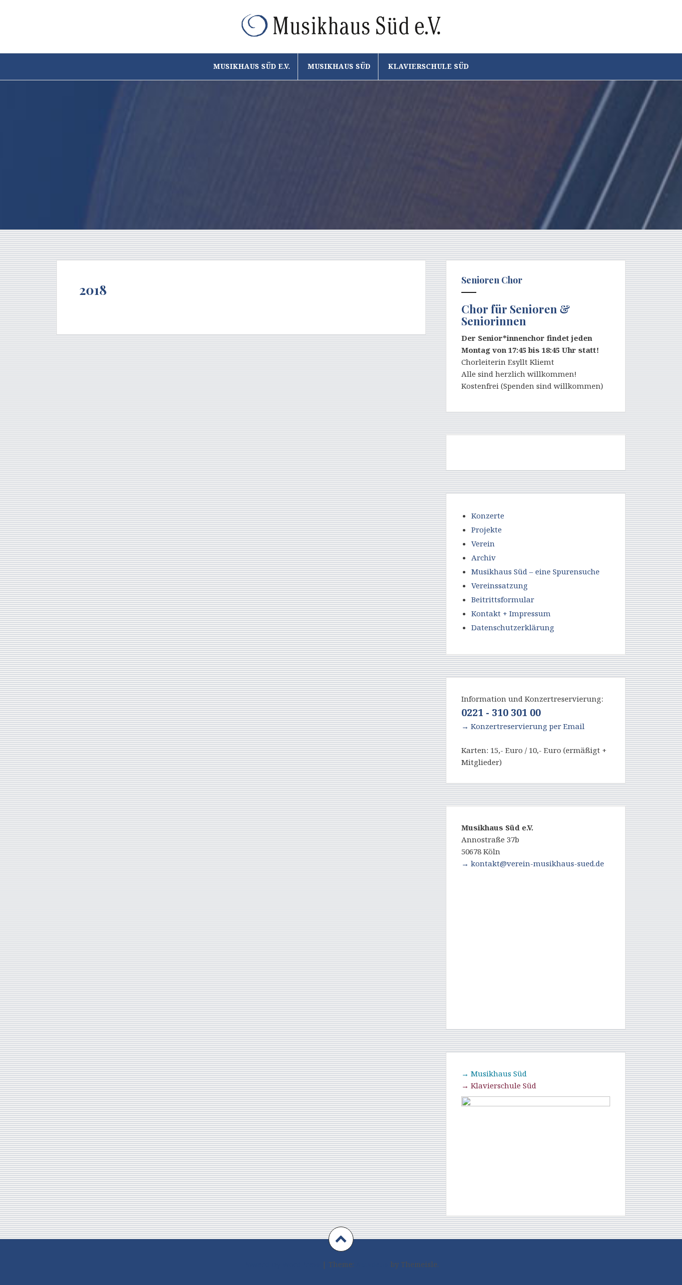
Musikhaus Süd (339, 66)
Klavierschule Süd (428, 66)
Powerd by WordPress (281, 1264)
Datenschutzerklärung (512, 627)
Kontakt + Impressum (511, 613)
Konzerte (487, 515)
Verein (483, 543)
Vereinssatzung (499, 585)
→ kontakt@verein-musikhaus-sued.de (532, 863)
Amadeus (372, 1264)
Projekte (486, 529)
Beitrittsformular (502, 599)
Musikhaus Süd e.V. (251, 66)
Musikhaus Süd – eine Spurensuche (535, 571)
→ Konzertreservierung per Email (523, 726)
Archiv (483, 557)
